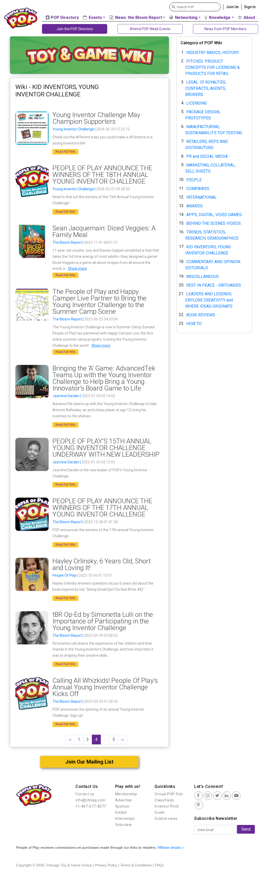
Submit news (166, 819)
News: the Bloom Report (138, 17)
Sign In (250, 7)
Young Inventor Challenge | (74, 129)
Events (95, 17)
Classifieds (164, 800)
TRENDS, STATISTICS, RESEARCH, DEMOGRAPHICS (211, 234)
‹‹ (70, 739)
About (249, 17)
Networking (186, 17)
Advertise (123, 800)
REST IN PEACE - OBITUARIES (213, 285)
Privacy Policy (106, 865)
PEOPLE (194, 179)
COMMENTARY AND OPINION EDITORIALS (213, 264)
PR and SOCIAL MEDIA (207, 156)
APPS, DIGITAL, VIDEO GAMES (214, 214)
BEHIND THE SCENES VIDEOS (213, 223)
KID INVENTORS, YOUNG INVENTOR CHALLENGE (208, 249)
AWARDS (194, 205)
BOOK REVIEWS (200, 314)
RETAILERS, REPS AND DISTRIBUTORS (206, 144)
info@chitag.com (90, 800)
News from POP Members (225, 29)
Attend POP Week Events (150, 29)
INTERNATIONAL (201, 197)
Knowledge (219, 17)
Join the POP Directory (75, 29)
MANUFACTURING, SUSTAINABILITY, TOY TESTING (213, 129)
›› (122, 739)
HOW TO (194, 323)
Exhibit (121, 812)
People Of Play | (65, 575)
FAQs (159, 865)
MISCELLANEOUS (202, 276)
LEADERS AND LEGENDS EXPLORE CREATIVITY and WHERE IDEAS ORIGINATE (209, 299)
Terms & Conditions (136, 865)
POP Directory (64, 17)
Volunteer (123, 825)
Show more (77, 268)
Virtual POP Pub (168, 794)
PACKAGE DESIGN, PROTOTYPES (202, 114)
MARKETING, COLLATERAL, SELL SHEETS (210, 167)
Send (245, 829)
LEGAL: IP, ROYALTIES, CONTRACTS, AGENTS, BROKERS (205, 88)
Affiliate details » (171, 847)
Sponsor (122, 806)
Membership (126, 794)
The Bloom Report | (68, 242)
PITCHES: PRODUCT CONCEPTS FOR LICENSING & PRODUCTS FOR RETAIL (212, 67)
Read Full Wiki (65, 151)
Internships (125, 819)
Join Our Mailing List (89, 762)
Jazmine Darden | (67, 396)
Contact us (84, 794)
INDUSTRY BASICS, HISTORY (212, 52)
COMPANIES (197, 188)
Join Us (232, 7)
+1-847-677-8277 (90, 806)
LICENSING (196, 102)
